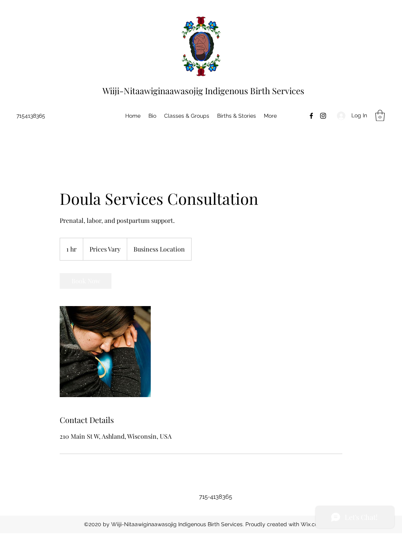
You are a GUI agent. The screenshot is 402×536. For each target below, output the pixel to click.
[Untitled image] (105, 351)
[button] (380, 115)
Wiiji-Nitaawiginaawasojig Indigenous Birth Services (203, 91)
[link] (85, 281)
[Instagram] (323, 116)
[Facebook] (311, 116)
